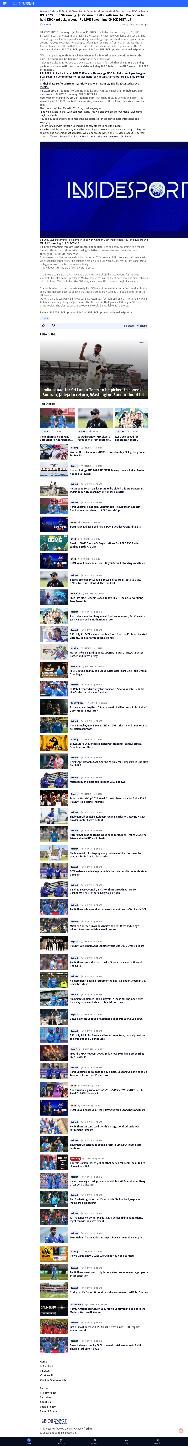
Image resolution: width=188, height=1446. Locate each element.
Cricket (45, 318)
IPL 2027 (45, 1371)
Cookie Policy (48, 1406)
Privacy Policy (48, 1392)
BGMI (73, 522)
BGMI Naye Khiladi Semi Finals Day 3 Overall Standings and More (107, 563)
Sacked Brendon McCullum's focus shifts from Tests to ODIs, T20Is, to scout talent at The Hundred (94, 438)
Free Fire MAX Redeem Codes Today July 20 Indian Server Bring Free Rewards (107, 1055)
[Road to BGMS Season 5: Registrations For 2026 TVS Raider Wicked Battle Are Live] (54, 543)
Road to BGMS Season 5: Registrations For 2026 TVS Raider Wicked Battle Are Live (105, 544)
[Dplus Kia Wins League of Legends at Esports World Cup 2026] (54, 1017)
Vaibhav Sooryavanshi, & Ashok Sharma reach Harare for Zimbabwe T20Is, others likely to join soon (103, 891)
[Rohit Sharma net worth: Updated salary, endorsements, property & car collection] (54, 1272)
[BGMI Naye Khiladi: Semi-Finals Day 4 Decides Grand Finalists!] (54, 524)
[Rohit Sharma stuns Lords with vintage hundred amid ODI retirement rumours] (54, 1126)
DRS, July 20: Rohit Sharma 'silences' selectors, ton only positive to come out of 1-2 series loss (107, 1037)
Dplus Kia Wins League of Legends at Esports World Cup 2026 (106, 1018)
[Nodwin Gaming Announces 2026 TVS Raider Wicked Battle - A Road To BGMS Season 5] (54, 1089)
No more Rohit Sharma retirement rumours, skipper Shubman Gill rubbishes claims (108, 982)
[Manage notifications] (181, 1430)
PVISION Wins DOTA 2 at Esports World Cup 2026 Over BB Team (107, 946)
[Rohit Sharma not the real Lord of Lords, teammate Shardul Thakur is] (54, 962)
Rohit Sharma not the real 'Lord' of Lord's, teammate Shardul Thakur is (106, 964)
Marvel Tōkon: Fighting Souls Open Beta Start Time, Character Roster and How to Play (106, 654)
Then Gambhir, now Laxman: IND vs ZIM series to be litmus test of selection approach (108, 727)
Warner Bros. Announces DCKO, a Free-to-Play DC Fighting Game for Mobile (107, 453)
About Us (45, 1402)
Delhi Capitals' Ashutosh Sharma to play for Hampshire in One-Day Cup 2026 (109, 763)
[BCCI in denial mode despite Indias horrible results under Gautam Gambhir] (54, 871)
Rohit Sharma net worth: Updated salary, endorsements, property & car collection (109, 1273)
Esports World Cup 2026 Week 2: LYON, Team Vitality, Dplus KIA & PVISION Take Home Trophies (108, 800)
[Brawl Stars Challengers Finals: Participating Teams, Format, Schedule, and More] (54, 743)
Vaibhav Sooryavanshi (53, 1380)
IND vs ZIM (61, 1443)
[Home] (23, 3)
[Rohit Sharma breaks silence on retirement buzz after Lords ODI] (54, 907)
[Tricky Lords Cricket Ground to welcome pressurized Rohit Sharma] (54, 1290)
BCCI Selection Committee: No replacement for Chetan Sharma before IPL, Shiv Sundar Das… (92, 78)
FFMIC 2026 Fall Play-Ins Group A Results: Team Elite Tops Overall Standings (108, 672)
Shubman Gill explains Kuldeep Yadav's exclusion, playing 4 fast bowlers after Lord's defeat (107, 818)
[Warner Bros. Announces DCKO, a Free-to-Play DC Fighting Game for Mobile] (54, 452)
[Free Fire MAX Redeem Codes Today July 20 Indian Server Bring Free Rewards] (54, 1053)
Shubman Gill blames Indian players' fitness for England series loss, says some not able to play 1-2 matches (106, 1000)
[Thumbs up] (43, 325)
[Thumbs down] (53, 325)
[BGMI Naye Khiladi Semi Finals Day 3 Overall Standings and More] (54, 561)
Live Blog (75, 1158)
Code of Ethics (48, 1411)
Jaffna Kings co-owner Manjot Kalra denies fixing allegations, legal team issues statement (106, 1219)
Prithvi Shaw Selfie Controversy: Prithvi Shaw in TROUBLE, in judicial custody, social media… (90, 85)
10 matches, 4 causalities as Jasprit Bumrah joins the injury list (106, 1237)
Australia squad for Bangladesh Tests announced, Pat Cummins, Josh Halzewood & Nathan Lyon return (130, 438)
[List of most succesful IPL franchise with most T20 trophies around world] (54, 1326)
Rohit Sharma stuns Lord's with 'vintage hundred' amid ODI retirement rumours (104, 1128)
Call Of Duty (77, 703)
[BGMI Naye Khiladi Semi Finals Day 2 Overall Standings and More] (54, 1108)
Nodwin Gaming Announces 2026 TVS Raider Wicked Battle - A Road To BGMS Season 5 (106, 1091)
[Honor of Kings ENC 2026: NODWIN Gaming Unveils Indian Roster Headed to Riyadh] (54, 470)
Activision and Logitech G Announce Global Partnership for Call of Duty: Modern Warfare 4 (108, 708)
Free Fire (75, 593)
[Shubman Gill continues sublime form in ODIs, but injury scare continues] (54, 1144)
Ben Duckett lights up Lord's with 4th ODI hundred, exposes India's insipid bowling (105, 1201)
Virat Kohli (46, 1375)
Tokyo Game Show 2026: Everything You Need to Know (102, 1255)
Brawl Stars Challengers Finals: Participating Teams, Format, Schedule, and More (106, 745)
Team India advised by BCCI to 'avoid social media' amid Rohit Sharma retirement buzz (105, 1346)
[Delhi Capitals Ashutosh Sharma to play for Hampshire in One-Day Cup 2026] (54, 761)
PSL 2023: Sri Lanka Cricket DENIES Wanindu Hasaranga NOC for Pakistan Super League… (93, 73)
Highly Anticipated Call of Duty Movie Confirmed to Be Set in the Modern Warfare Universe (108, 1310)
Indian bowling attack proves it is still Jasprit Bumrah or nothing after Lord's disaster (107, 1182)
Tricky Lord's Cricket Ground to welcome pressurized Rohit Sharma (109, 1292)
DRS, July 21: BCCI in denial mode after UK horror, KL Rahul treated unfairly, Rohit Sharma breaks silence (108, 636)
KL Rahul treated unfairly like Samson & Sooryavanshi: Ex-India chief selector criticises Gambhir (107, 690)
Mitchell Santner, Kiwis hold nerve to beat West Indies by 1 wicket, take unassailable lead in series (104, 927)
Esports (74, 466)
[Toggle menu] (5, 3)
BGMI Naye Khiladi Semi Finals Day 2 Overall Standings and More (107, 1110)
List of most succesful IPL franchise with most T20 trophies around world (105, 1328)
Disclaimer (46, 1397)
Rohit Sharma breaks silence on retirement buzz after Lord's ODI (108, 909)
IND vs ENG (46, 1366)
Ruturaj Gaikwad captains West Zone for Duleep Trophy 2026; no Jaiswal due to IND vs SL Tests (108, 836)
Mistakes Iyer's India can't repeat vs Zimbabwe (98, 781)
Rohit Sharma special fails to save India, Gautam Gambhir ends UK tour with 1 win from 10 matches (108, 1073)
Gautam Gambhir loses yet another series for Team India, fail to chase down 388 (107, 1164)
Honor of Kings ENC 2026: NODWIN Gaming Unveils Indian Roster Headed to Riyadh (107, 471)
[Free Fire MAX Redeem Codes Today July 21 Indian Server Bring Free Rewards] (54, 597)
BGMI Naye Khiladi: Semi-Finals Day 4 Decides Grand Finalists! (105, 526)
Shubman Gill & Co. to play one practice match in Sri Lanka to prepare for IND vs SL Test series (105, 854)
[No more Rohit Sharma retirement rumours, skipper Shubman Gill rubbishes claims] (54, 980)
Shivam (47, 24)
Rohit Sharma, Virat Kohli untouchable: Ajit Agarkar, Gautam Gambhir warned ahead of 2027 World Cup (55, 438)
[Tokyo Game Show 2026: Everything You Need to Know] (54, 1254)
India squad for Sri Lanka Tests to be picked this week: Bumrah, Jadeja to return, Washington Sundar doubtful (93, 392)
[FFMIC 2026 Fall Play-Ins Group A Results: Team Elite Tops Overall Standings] (54, 670)
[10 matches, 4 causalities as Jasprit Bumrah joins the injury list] (54, 1235)
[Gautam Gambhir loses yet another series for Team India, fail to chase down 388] (54, 1162)
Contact (44, 1388)
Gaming (74, 447)
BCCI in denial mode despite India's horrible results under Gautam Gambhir (108, 872)
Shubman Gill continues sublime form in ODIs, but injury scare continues (106, 1146)
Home (43, 1361)
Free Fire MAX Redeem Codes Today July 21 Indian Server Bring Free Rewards (106, 599)
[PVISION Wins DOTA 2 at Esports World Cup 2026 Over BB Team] (54, 944)
